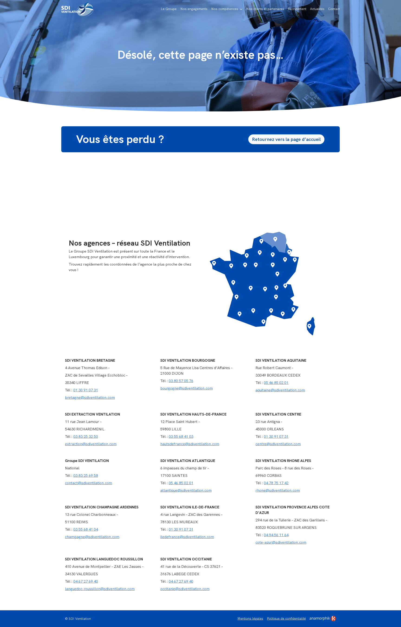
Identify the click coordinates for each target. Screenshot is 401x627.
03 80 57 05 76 (181, 380)
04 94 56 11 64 (276, 535)
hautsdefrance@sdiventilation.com (189, 444)
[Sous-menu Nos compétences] (241, 9)
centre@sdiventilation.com (278, 444)
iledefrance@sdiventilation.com (187, 536)
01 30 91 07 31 (85, 390)
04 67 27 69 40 (85, 581)
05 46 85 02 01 (276, 382)
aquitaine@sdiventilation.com (280, 390)
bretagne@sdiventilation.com (90, 397)
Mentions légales (250, 618)
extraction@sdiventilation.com (90, 444)
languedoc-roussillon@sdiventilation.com (100, 588)
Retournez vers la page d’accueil (286, 139)
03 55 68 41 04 (85, 529)
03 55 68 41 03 (181, 436)
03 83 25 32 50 (85, 436)
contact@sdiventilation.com (88, 483)
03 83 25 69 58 (85, 475)
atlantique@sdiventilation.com (186, 490)
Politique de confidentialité (286, 618)
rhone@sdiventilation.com (277, 490)
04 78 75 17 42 (276, 483)
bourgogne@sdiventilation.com (186, 388)
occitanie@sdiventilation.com (185, 588)
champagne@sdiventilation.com (92, 536)
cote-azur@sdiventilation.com (280, 542)
